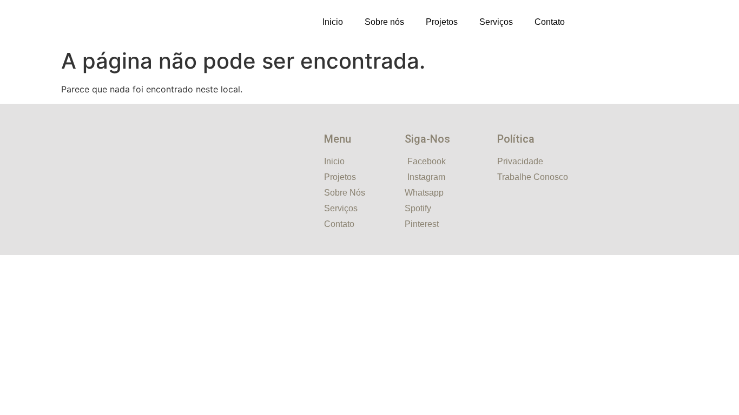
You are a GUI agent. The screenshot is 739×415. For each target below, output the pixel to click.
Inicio (332, 21)
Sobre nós (384, 21)
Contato (550, 21)
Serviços (496, 21)
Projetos (442, 21)
